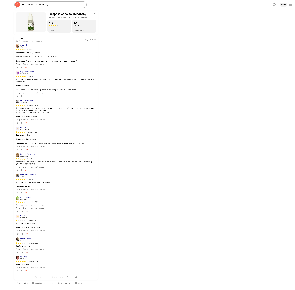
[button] (89, 40)
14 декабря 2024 (32, 105)
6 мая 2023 (30, 159)
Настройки (65, 283)
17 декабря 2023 (32, 243)
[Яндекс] (17, 4)
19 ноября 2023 (32, 179)
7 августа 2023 (32, 132)
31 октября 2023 (32, 261)
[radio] (17, 67)
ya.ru (80, 283)
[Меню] (290, 4)
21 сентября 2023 (33, 202)
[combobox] (50, 5)
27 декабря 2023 (32, 220)
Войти (283, 5)
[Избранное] (274, 4)
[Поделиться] (95, 13)
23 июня (29, 50)
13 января (30, 76)
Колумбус (23, 283)
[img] (21, 50)
